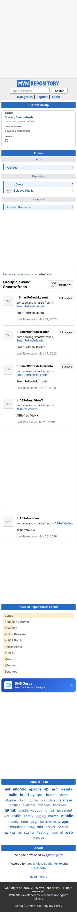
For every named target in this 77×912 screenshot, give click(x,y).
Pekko (57, 863)
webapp (38, 837)
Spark (48, 863)
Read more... (38, 876)
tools (55, 832)
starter (30, 832)
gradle (24, 810)
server (51, 827)
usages (65, 298)
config (34, 800)
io (46, 810)
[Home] (38, 86)
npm (25, 821)
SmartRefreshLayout (33, 297)
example (29, 805)
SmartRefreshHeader (34, 331)
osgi (35, 821)
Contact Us (33, 905)
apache (36, 789)
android (20, 789)
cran (43, 800)
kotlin (16, 816)
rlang (32, 827)
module (14, 822)
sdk (40, 827)
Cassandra (38, 868)
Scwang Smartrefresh (19, 117)
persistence (48, 821)
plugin (63, 821)
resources (17, 827)
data (52, 800)
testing (43, 832)
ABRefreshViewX (31, 400)
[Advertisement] (38, 39)
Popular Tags (38, 781)
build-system (32, 795)
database (64, 800)
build (13, 795)
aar (8, 789)
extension (44, 805)
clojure (11, 800)
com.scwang (22, 274)
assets (66, 789)
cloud (22, 800)
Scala (31, 863)
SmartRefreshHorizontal (37, 366)
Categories (25, 97)
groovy (37, 810)
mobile (67, 816)
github (11, 810)
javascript (64, 810)
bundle (52, 795)
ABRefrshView (29, 518)
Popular (42, 97)
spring (10, 832)
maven (54, 816)
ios (52, 810)
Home (7, 274)
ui (62, 832)
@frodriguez (54, 855)
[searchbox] (30, 91)
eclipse (15, 805)
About (56, 97)
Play (39, 863)
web (69, 832)
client (64, 795)
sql (20, 832)
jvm (7, 816)
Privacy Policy (52, 905)
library (29, 816)
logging (41, 816)
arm (56, 789)
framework (60, 805)
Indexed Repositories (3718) (38, 607)
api (47, 789)
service (63, 827)
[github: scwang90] (6, 140)
